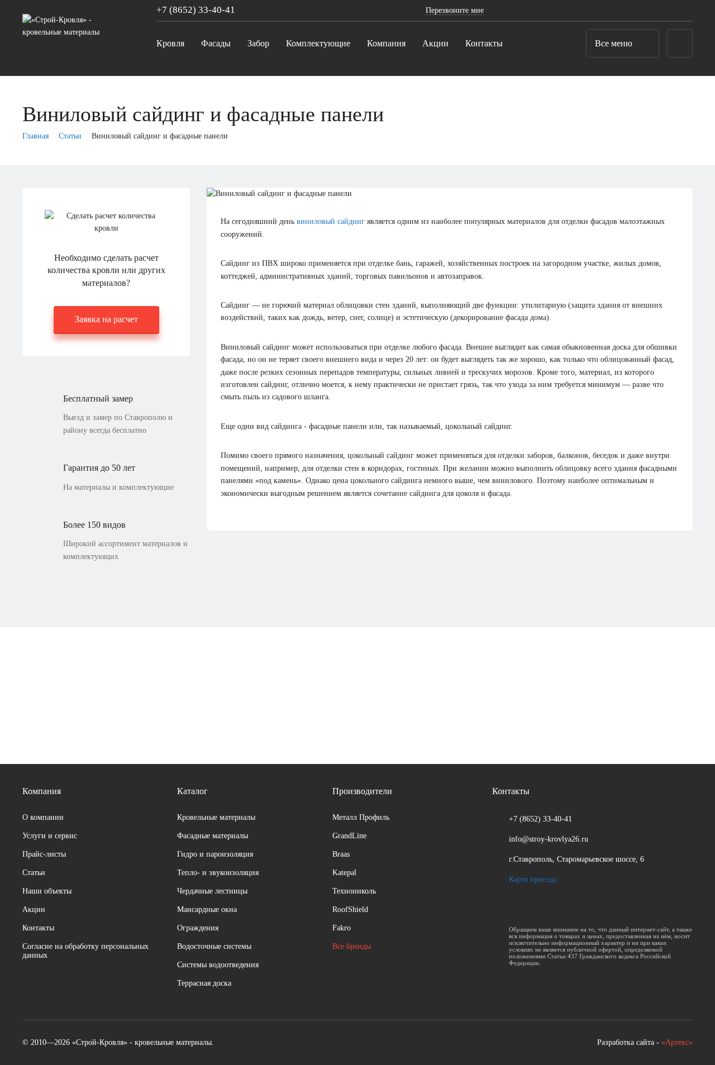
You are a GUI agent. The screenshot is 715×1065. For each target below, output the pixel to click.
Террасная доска (204, 983)
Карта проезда (532, 879)
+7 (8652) (195, 9)
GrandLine (349, 836)
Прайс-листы (44, 854)
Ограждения (197, 928)
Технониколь (354, 891)
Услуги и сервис (49, 836)
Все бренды (351, 946)
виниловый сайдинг (331, 221)
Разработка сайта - (645, 1042)
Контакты (38, 928)
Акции (33, 909)
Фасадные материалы (212, 836)
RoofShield (350, 909)
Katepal (344, 872)
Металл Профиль (360, 817)
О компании (43, 817)
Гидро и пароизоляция (215, 854)
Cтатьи (33, 872)
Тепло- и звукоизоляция (218, 872)
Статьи (70, 136)
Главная (35, 136)
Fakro (341, 928)
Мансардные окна (207, 909)
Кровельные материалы (216, 817)
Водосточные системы (214, 946)
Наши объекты (47, 891)
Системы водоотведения (218, 965)
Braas (341, 854)
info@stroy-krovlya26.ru (548, 839)
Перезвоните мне (455, 10)
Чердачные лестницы (212, 891)
